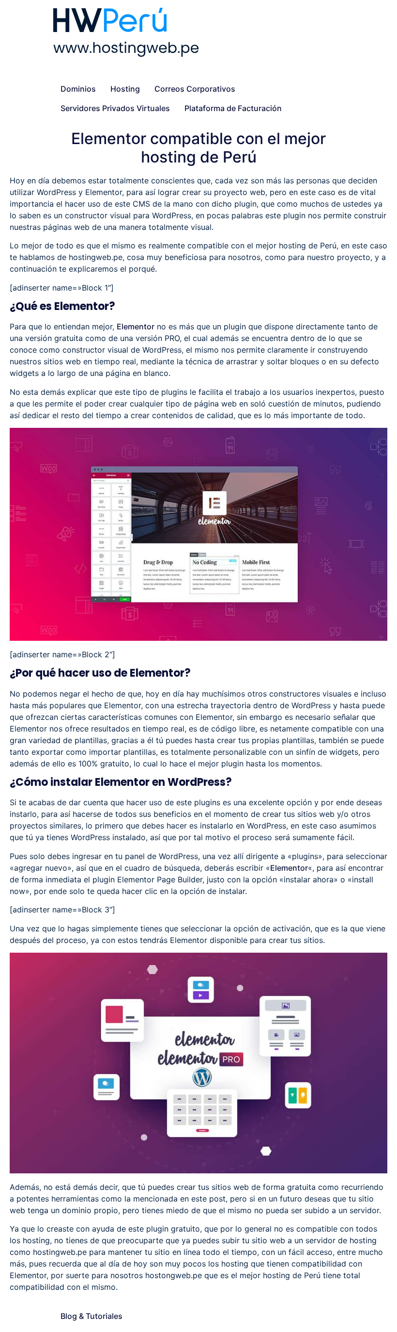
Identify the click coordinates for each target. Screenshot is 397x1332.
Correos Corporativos (194, 89)
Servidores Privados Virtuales (115, 108)
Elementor (135, 326)
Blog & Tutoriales (91, 1316)
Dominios (78, 89)
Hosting (125, 89)
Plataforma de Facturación (233, 108)
